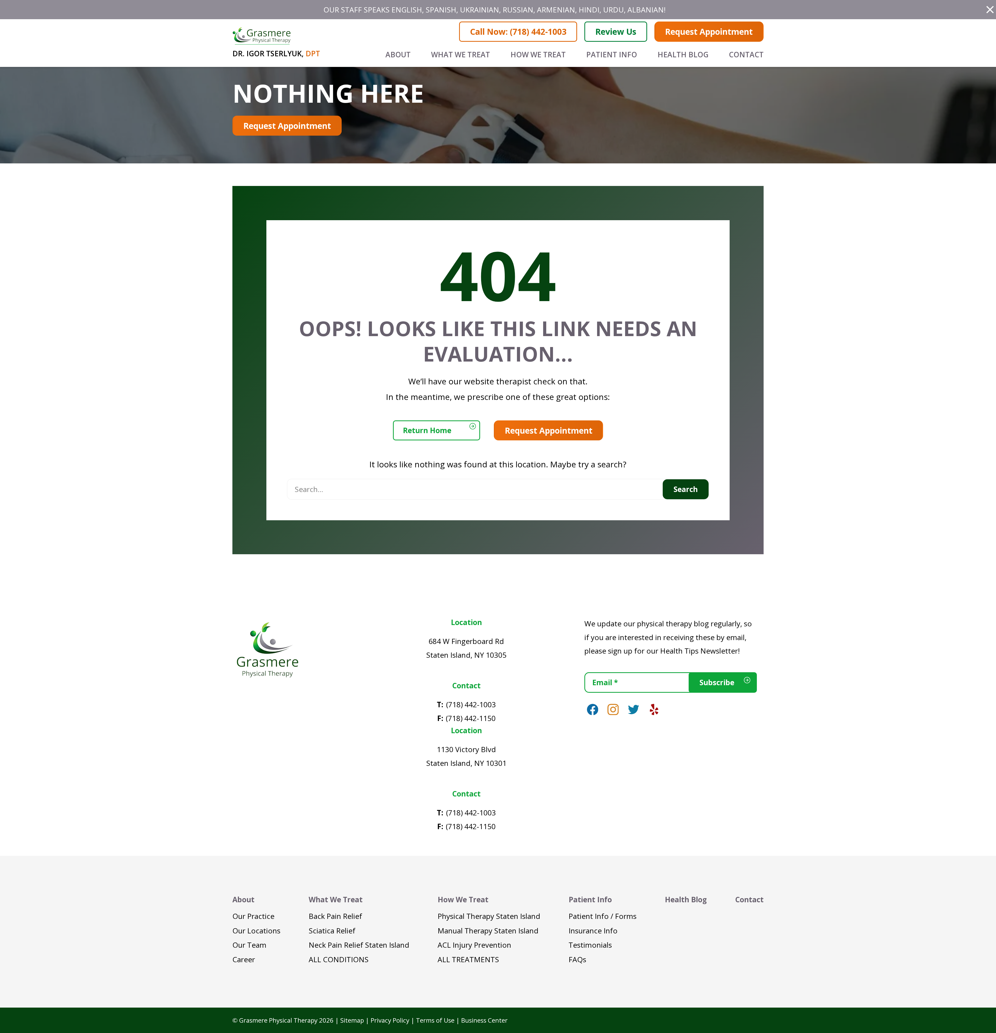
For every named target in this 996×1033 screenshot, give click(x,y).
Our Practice (253, 916)
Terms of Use (435, 1020)
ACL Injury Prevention (474, 945)
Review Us (615, 31)
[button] (990, 9)
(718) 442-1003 (471, 704)
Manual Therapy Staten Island (488, 930)
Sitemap (352, 1020)
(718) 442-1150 (471, 718)
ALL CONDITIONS (339, 959)
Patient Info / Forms (603, 916)
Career (243, 959)
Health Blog (683, 54)
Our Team (249, 945)
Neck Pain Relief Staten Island (359, 945)
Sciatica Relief (332, 930)
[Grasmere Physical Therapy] (267, 649)
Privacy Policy (390, 1020)
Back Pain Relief (335, 916)
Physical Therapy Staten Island (489, 916)
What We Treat (460, 54)
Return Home (427, 430)
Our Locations (256, 930)
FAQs (577, 959)
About (398, 54)
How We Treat (538, 54)
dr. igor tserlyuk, (276, 53)
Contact (746, 54)
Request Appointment (709, 31)
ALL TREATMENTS (468, 959)
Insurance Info (593, 930)
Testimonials (590, 945)
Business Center (484, 1020)
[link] (592, 709)
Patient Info (611, 54)
